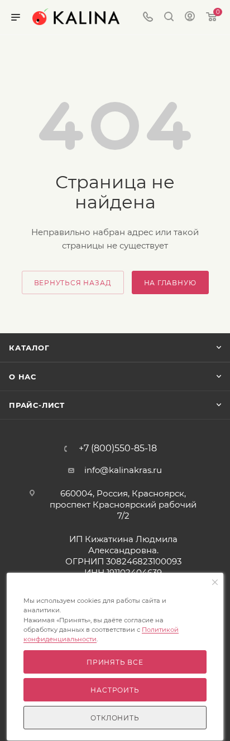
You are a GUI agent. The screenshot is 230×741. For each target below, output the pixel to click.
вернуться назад (73, 283)
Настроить (114, 690)
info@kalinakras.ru (123, 470)
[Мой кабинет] (190, 17)
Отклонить (114, 718)
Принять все (115, 662)
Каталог (29, 347)
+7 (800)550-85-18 (118, 448)
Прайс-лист (37, 405)
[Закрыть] (215, 582)
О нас (22, 376)
